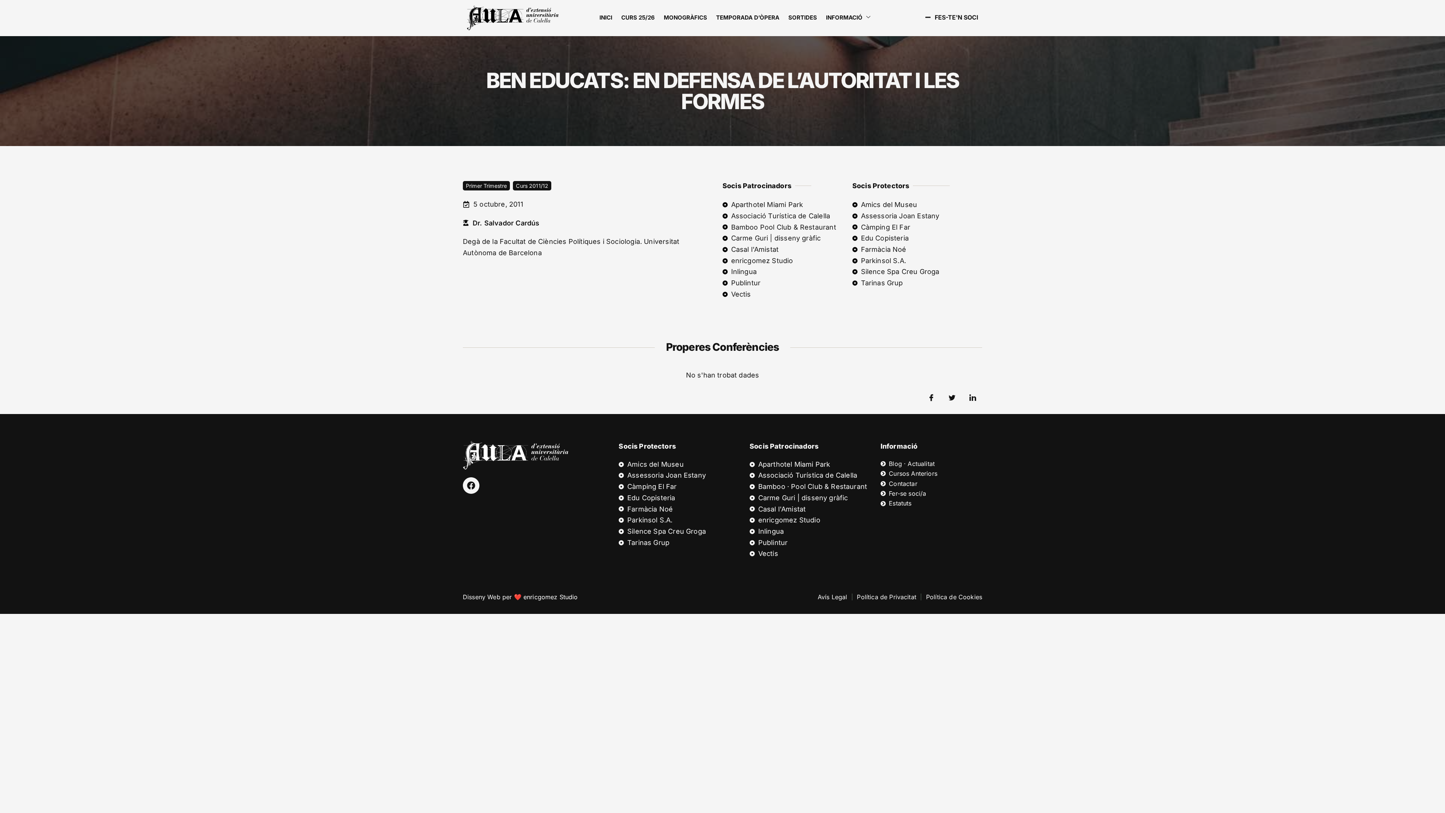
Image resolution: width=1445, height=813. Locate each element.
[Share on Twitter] (952, 397)
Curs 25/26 (638, 17)
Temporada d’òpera (747, 17)
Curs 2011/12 (532, 186)
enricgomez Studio (550, 597)
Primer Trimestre (486, 186)
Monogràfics (685, 17)
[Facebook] (471, 485)
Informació (844, 17)
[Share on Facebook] (931, 397)
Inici (605, 17)
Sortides (802, 17)
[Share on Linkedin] (972, 397)
